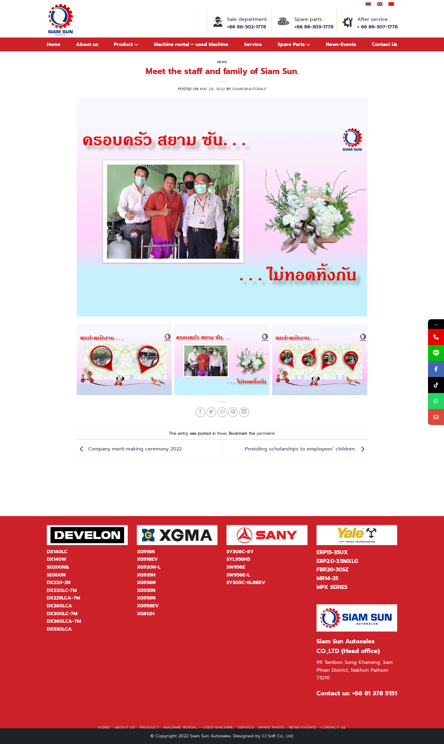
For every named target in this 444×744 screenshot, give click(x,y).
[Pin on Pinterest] (233, 412)
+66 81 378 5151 (374, 693)
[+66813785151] (436, 401)
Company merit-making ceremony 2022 (134, 449)
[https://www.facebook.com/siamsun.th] (436, 369)
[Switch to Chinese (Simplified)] (391, 4)
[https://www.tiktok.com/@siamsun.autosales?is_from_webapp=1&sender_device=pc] (436, 385)
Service (246, 727)
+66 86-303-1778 (313, 27)
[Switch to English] (379, 4)
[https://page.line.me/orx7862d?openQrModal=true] (436, 353)
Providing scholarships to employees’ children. (301, 449)
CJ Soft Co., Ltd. (278, 736)
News (222, 62)
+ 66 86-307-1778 (377, 27)
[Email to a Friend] (222, 412)
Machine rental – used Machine (198, 727)
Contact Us (333, 727)
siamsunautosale (249, 89)
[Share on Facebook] (200, 412)
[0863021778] (436, 337)
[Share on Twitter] (211, 412)
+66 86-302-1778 (246, 27)
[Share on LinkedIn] (244, 412)
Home (53, 44)
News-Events (302, 727)
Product (149, 727)
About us (87, 44)
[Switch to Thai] (368, 4)
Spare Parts (272, 727)
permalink (266, 433)
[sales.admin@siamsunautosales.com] (436, 417)
